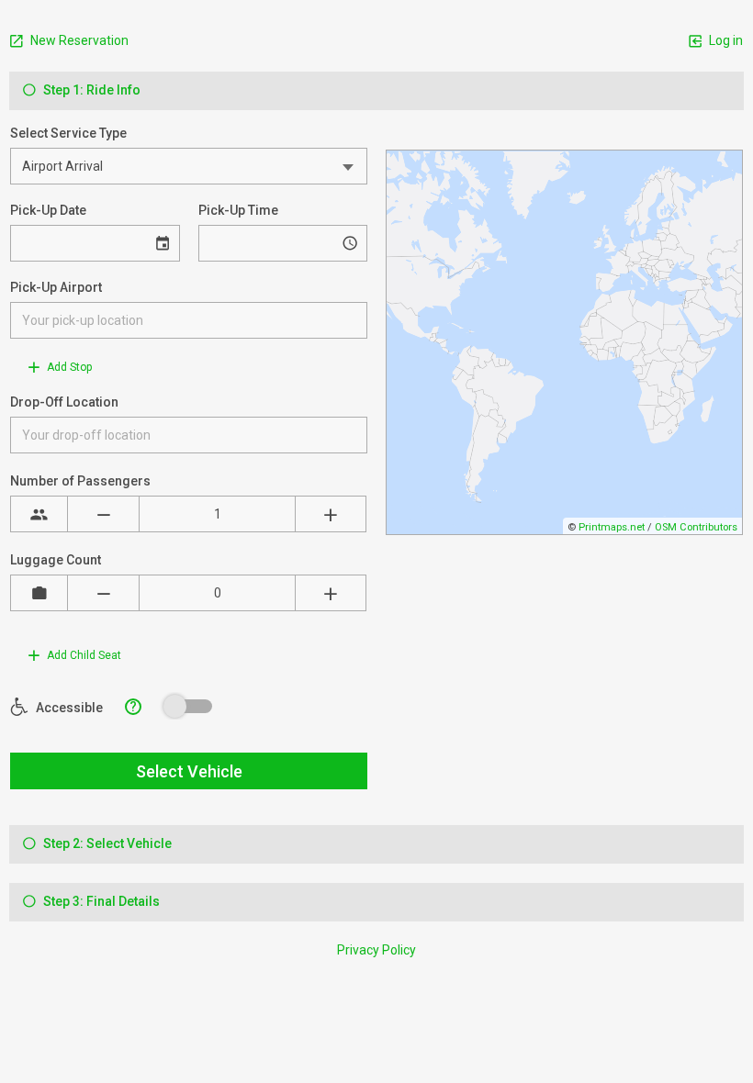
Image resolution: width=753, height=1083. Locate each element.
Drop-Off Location (64, 402)
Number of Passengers (80, 481)
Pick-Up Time (238, 210)
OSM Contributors (696, 527)
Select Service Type (68, 133)
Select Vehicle (189, 771)
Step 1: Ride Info (90, 90)
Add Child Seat (82, 655)
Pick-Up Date (48, 210)
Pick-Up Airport (56, 287)
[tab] (376, 91)
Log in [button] (724, 40)
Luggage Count (55, 560)
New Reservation (78, 40)
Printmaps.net (612, 527)
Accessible (68, 707)
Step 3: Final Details (100, 901)
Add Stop (68, 367)
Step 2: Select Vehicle (106, 843)
